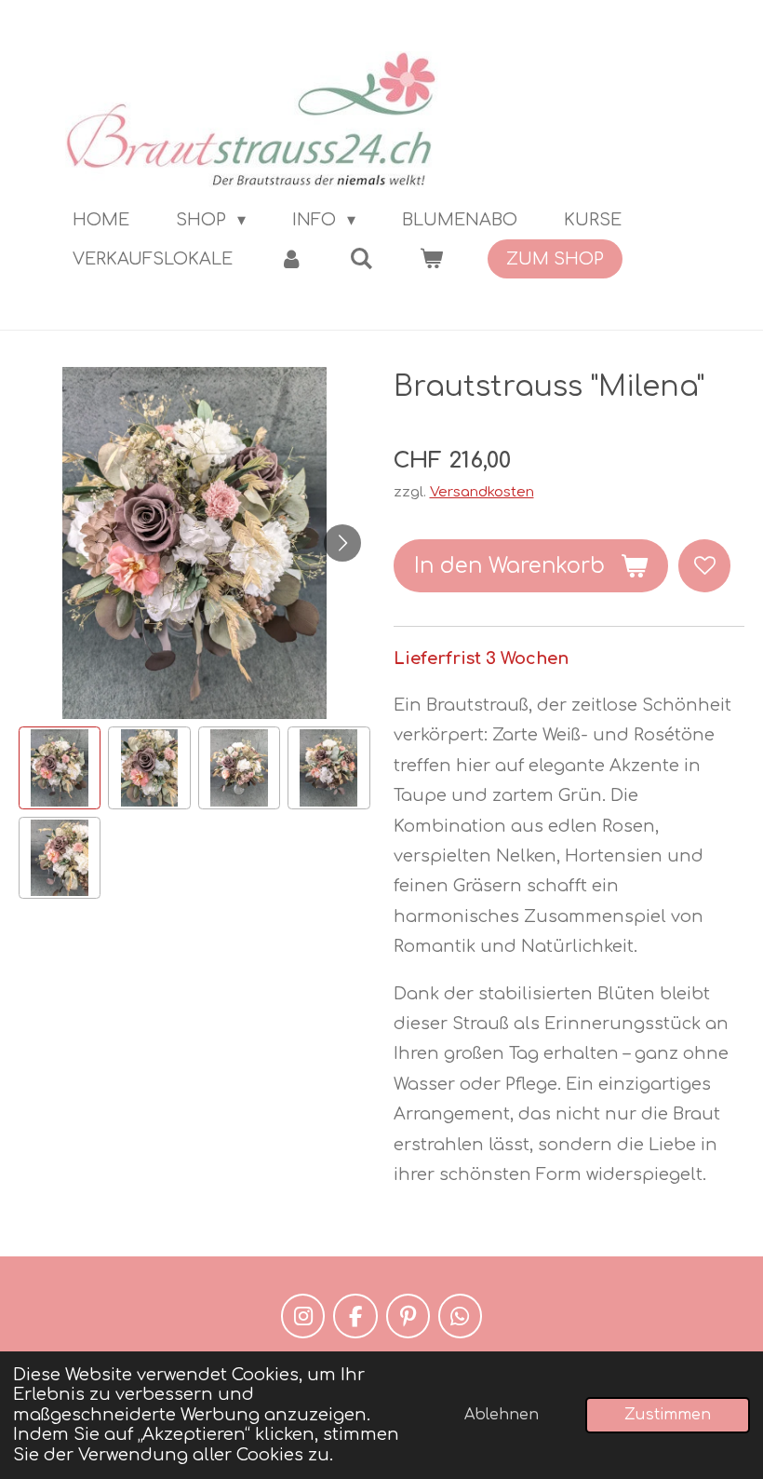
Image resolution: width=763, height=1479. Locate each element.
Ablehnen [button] (501, 1414)
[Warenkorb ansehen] (430, 258)
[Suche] (360, 258)
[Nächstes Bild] (342, 543)
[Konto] (291, 258)
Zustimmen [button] (667, 1414)
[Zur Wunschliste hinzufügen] (704, 565)
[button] (59, 767)
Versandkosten (482, 492)
